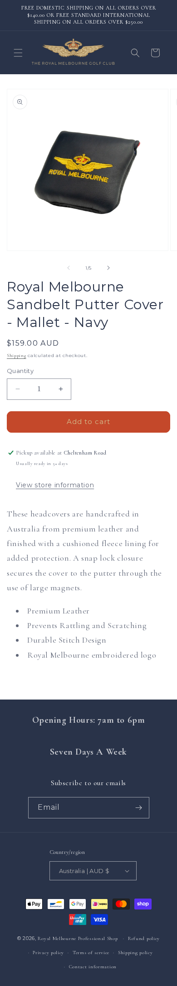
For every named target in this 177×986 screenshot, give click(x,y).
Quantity (20, 370)
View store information (55, 485)
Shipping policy (135, 952)
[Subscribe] (139, 807)
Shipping (16, 355)
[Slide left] (69, 268)
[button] (18, 53)
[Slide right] (108, 268)
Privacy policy (48, 952)
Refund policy (144, 938)
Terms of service (91, 952)
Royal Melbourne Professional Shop (78, 938)
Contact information (93, 967)
